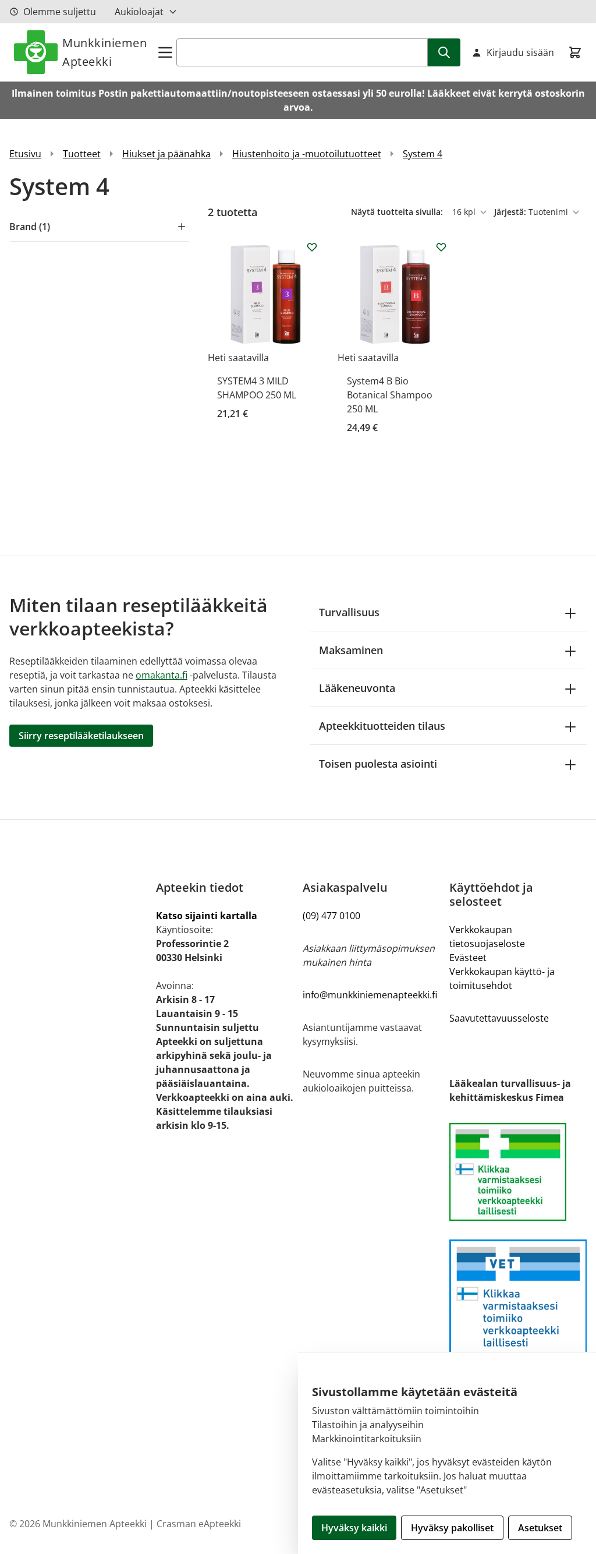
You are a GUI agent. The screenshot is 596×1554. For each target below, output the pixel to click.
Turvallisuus (349, 612)
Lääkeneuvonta (357, 688)
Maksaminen (351, 650)
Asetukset (540, 1527)
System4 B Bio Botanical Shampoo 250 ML (389, 395)
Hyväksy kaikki (354, 1527)
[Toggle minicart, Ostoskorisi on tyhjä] (575, 52)
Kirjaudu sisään (520, 52)
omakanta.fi (161, 675)
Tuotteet (82, 153)
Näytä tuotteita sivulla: (398, 211)
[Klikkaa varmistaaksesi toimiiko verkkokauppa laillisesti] (518, 1172)
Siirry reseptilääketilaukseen (81, 735)
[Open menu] (165, 52)
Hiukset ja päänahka (166, 153)
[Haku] (444, 52)
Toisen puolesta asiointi (378, 764)
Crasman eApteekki (199, 1523)
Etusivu (25, 153)
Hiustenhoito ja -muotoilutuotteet (306, 153)
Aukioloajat (139, 11)
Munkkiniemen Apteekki (104, 52)
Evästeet (468, 957)
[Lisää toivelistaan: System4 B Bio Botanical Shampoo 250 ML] (441, 247)
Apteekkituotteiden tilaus (382, 726)
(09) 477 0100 (331, 915)
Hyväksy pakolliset (452, 1527)
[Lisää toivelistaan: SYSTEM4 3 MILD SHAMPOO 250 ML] (312, 247)
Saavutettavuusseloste (499, 1018)
